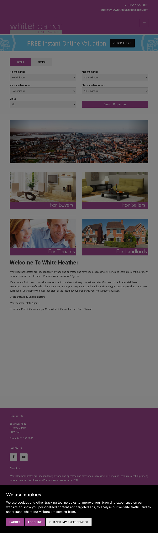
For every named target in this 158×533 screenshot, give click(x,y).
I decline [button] (35, 522)
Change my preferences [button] (68, 522)
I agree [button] (15, 522)
